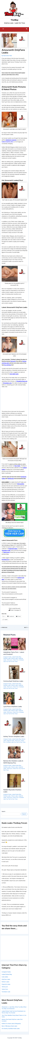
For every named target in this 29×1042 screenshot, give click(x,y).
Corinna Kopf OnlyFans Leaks (13, 681)
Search (3, 811)
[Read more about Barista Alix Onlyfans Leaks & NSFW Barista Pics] (14, 752)
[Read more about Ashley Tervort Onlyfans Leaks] (14, 726)
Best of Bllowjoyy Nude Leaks (9, 1026)
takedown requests (11, 140)
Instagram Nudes (7, 656)
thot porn (13, 361)
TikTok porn (11, 478)
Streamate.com (7, 383)
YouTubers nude (10, 742)
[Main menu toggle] (3, 28)
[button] (26, 29)
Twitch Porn (15, 659)
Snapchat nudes (10, 740)
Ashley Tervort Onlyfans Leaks (13, 736)
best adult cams (14, 374)
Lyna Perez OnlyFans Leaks (12, 706)
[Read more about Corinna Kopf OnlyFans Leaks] (14, 672)
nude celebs (5, 977)
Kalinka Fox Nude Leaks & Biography (11, 1023)
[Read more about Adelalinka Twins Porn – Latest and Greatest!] (14, 644)
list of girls (17, 466)
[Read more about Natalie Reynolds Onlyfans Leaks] (14, 780)
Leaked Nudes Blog (16, 656)
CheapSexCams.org (21, 381)
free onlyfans (7, 365)
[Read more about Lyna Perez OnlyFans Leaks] (14, 698)
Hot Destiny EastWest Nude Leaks (11, 1028)
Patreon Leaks (14, 658)
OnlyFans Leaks (7, 658)
